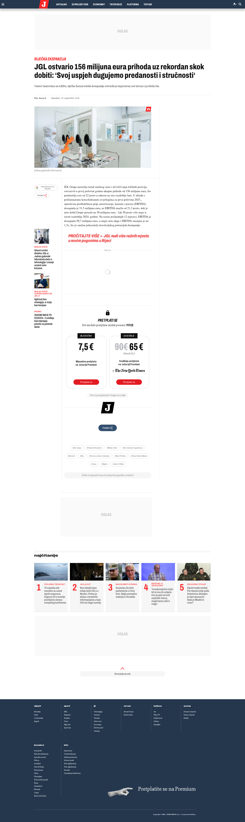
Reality (186, 718)
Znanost (97, 715)
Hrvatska (37, 712)
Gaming (97, 731)
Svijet (36, 715)
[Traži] (240, 4)
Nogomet (67, 715)
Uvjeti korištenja (70, 754)
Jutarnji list (38, 751)
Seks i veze (98, 721)
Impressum (68, 751)
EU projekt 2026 (80, 4)
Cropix (36, 793)
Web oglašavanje (70, 763)
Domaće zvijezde (190, 712)
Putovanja (97, 724)
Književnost (158, 718)
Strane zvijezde (189, 715)
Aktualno (61, 4)
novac (127, 706)
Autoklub (37, 763)
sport (67, 706)
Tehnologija (98, 712)
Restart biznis (129, 712)
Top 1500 (148, 4)
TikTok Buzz (116, 4)
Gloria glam (38, 776)
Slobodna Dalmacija (41, 754)
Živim (36, 783)
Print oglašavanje (70, 767)
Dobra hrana (38, 770)
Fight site (67, 724)
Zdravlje (97, 718)
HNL (65, 712)
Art (155, 712)
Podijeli (40, 195)
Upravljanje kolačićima (72, 773)
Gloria (36, 773)
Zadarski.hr (38, 786)
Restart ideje (128, 715)
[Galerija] (92, 137)
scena (187, 706)
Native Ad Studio (40, 796)
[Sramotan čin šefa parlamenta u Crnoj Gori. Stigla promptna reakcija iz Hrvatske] (122, 572)
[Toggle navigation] (2, 3)
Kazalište (157, 724)
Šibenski (37, 789)
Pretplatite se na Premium (167, 788)
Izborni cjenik (69, 760)
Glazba (156, 721)
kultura (158, 706)
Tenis (66, 721)
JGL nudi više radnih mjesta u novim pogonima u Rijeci (108, 238)
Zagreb (36, 721)
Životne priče (98, 728)
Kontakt (67, 770)
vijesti (37, 706)
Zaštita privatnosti (70, 757)
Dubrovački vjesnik (41, 780)
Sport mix (67, 728)
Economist (99, 4)
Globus (36, 760)
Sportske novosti (40, 757)
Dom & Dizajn (39, 767)
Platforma (133, 4)
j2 (95, 706)
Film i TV (157, 715)
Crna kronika (38, 718)
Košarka (67, 718)
